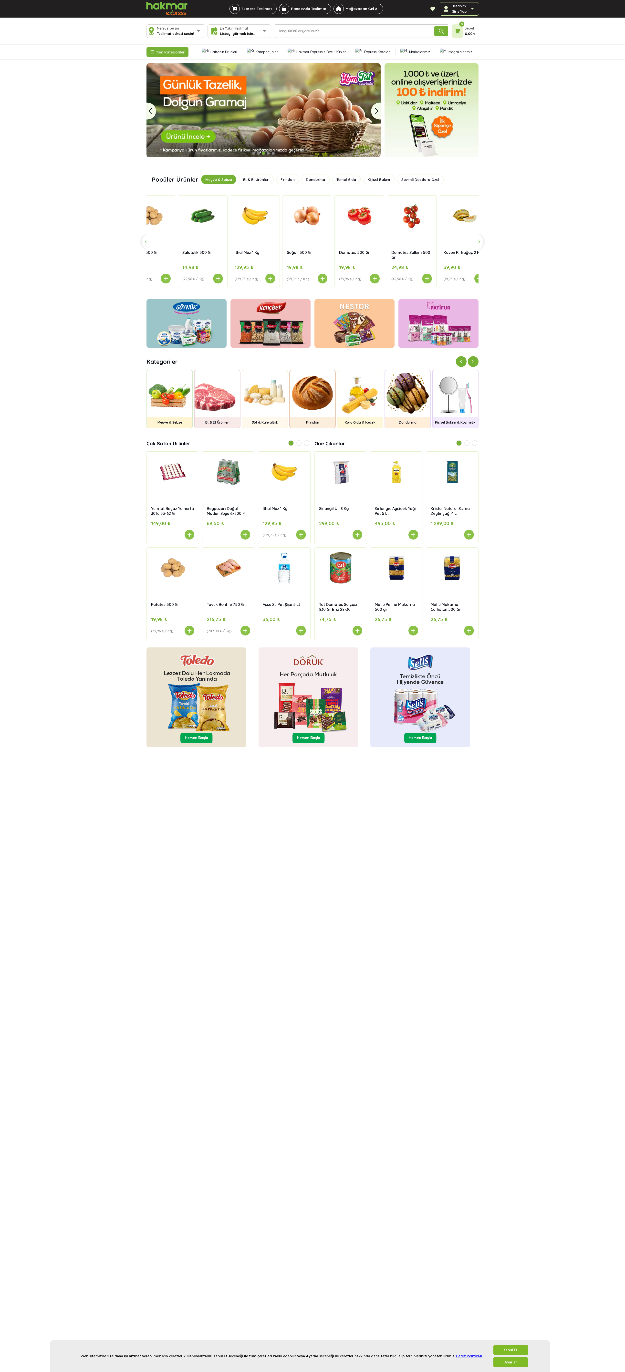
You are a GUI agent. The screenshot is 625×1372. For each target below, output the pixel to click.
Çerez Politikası (469, 1356)
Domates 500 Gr (281, 252)
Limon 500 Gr (435, 252)
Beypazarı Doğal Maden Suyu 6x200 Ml (227, 511)
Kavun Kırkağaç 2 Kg (389, 252)
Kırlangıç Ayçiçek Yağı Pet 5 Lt (395, 511)
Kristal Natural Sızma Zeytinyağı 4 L (450, 511)
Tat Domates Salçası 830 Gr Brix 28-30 (338, 607)
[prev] (151, 111)
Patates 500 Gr (165, 604)
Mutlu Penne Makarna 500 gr (395, 607)
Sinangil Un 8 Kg (334, 508)
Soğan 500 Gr (226, 252)
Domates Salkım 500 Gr (337, 255)
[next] (376, 111)
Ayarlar (510, 1362)
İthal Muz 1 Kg (173, 252)
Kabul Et (510, 1350)
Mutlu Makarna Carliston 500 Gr (446, 607)
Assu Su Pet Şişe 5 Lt (281, 604)
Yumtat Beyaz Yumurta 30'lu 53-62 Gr (172, 511)
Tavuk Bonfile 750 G (225, 604)
